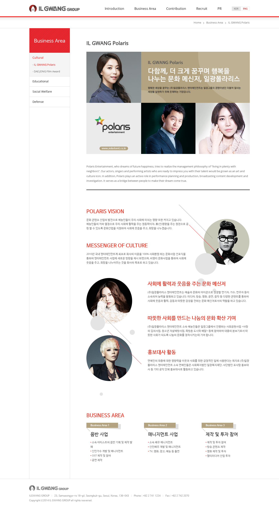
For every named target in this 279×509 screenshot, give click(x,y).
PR (220, 9)
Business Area (145, 9)
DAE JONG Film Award (47, 71)
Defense (38, 102)
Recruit (201, 9)
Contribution (176, 9)
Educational (40, 81)
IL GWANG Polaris (44, 64)
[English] (245, 9)
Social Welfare (42, 91)
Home (197, 22)
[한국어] (236, 9)
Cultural (38, 57)
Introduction (114, 9)
